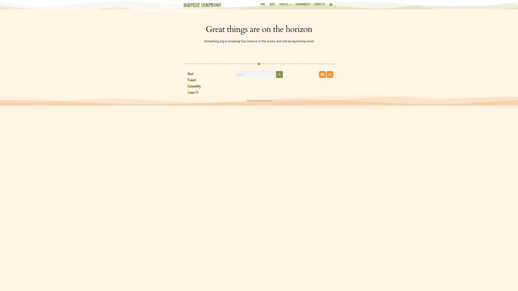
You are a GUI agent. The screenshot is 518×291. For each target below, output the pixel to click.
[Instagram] (329, 74)
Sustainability (303, 4)
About (272, 4)
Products (283, 4)
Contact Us (319, 4)
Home (263, 4)
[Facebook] (322, 74)
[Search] (279, 74)
